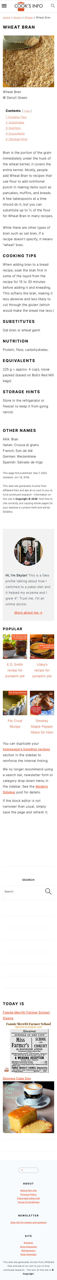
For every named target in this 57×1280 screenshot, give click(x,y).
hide (27, 111)
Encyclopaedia (28, 1246)
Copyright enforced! (28, 1198)
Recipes (28, 1242)
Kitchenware (29, 1250)
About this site (28, 1190)
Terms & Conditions (28, 1202)
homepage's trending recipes (26, 749)
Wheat (29, 17)
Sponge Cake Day (17, 1078)
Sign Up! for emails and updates (29, 1222)
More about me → (28, 613)
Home (6, 17)
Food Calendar (28, 1254)
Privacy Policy (28, 1194)
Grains (17, 17)
